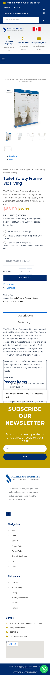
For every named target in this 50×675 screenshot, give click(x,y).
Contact (16, 8)
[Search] (43, 20)
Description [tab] (25, 315)
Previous (13, 156)
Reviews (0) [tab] (25, 322)
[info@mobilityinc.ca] (39, 38)
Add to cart (25, 277)
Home (5, 169)
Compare (11, 288)
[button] (3, 59)
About (7, 8)
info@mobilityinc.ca (39, 43)
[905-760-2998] (23, 38)
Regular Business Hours (16, 14)
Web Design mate (30, 672)
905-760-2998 (23, 43)
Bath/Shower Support (21, 169)
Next (11, 159)
